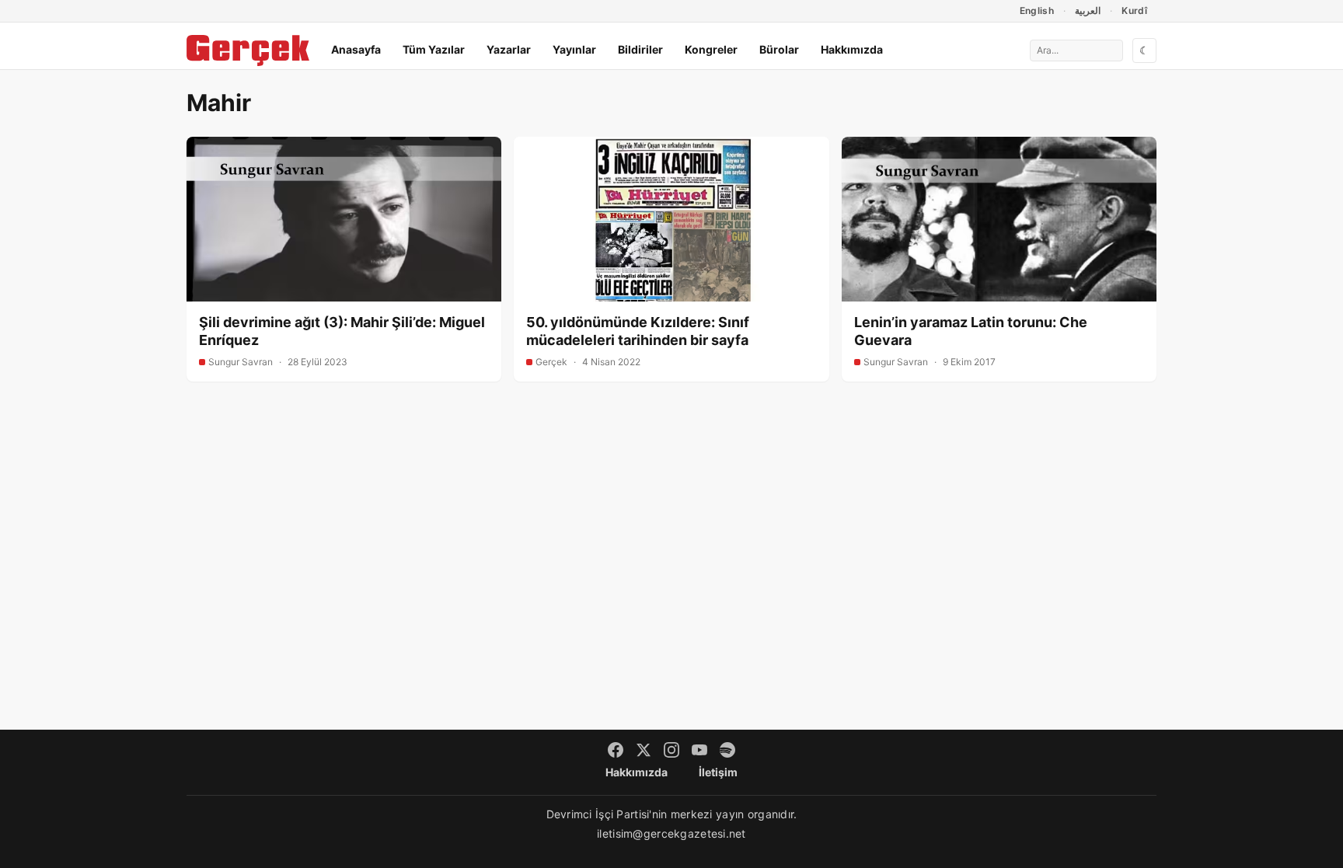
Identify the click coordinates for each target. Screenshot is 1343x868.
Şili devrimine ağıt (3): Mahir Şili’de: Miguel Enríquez (342, 331)
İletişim (718, 772)
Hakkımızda (852, 49)
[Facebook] (615, 750)
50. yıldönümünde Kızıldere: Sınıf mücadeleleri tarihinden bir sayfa (637, 331)
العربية (1088, 10)
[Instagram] (671, 750)
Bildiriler (640, 49)
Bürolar (779, 49)
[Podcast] (727, 750)
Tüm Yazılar (434, 49)
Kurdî (1134, 10)
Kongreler (711, 49)
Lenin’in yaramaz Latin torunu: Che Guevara (970, 331)
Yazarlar (509, 49)
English (1037, 10)
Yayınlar (574, 49)
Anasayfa (356, 49)
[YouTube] (699, 750)
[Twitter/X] (643, 750)
